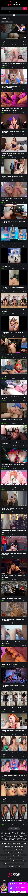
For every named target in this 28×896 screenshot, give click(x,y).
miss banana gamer (6, 843)
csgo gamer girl (15, 855)
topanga (21, 863)
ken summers (19, 857)
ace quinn (24, 855)
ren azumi (14, 863)
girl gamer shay (19, 846)
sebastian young (9, 857)
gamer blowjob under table (19, 843)
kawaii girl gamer (9, 846)
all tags (18, 866)
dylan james (7, 863)
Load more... (14, 828)
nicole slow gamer (5, 855)
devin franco (23, 860)
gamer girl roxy (7, 849)
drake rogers (15, 860)
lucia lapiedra (11, 866)
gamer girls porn (19, 852)
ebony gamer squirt (18, 849)
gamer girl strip (8, 852)
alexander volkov (5, 860)
